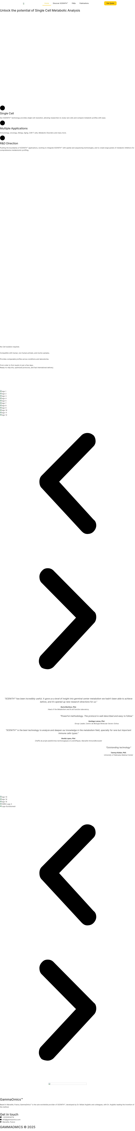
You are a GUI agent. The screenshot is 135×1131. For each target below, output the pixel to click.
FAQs (74, 3)
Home (46, 3)
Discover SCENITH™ (60, 3)
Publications (84, 3)
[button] (67, 483)
